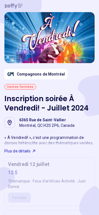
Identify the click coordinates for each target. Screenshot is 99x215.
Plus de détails (17, 151)
